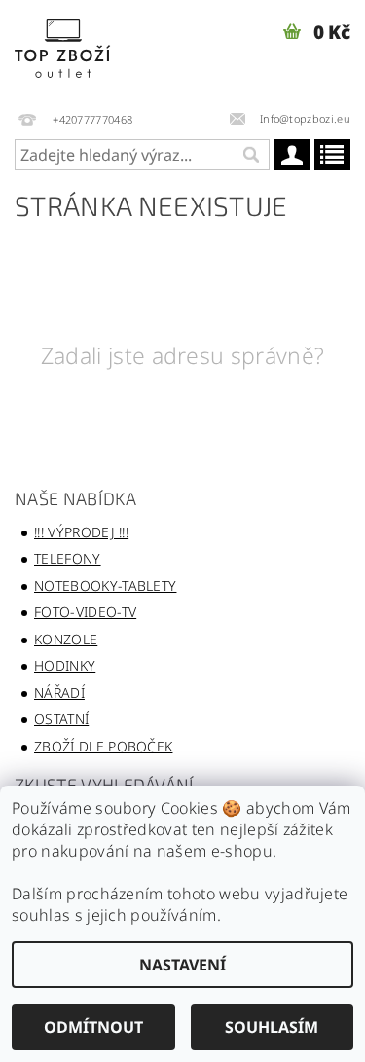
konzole (65, 639)
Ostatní (61, 719)
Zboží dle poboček (103, 746)
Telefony (67, 558)
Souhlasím (271, 1027)
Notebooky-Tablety (105, 585)
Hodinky (64, 665)
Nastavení (182, 964)
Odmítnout (93, 1027)
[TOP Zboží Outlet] (91, 52)
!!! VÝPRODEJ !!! (81, 532)
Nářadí (59, 692)
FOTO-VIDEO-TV (85, 612)
